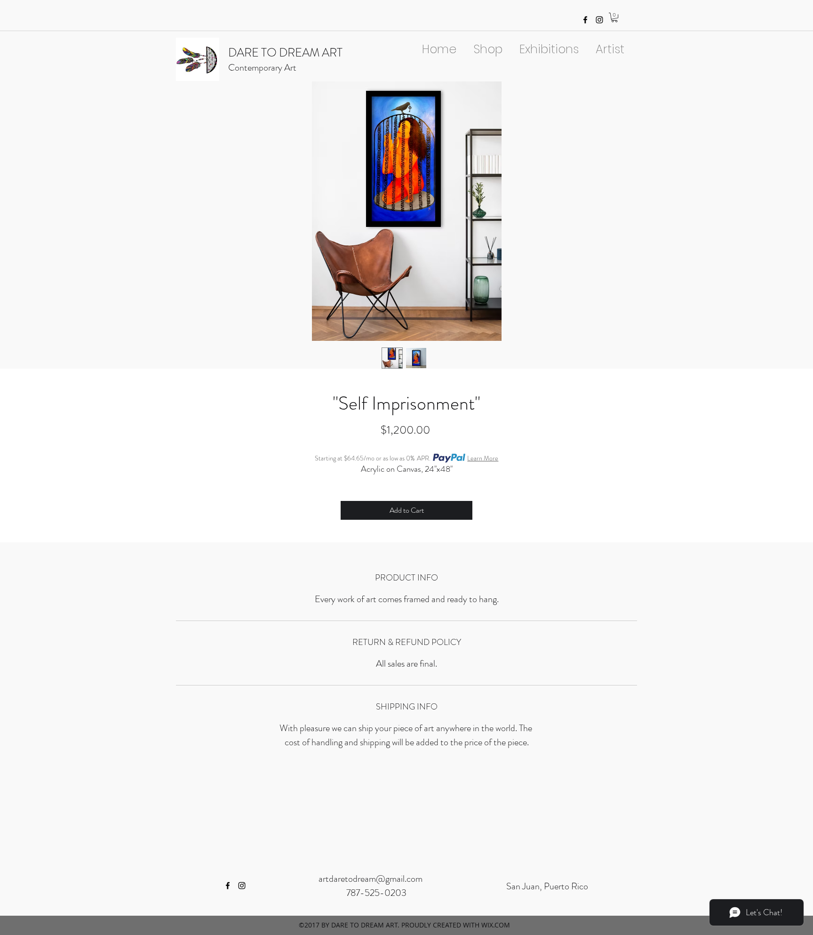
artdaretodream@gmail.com (370, 879)
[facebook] (585, 19)
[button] (614, 17)
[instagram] (599, 19)
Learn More (482, 458)
